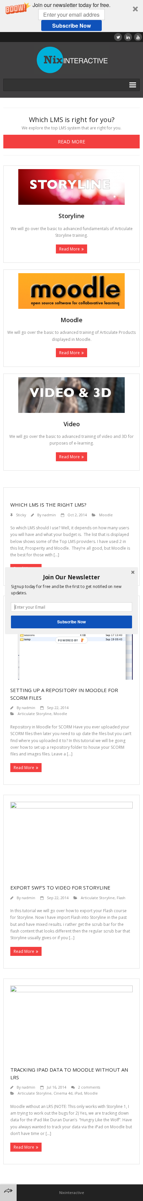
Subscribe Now (71, 621)
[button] (71, 577)
